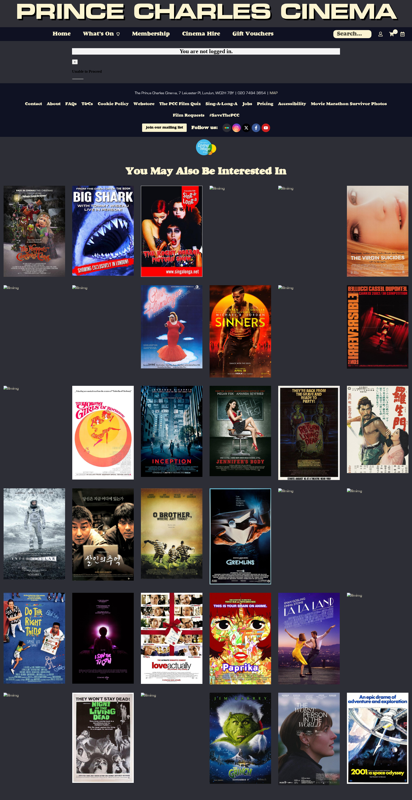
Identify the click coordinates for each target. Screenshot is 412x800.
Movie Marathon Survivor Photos (349, 104)
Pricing (265, 104)
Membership (151, 34)
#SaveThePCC (224, 115)
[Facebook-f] (256, 128)
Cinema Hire (201, 34)
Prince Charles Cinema (206, 13)
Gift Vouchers (252, 34)
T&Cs (87, 104)
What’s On (98, 34)
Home (62, 34)
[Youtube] (266, 128)
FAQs (71, 104)
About (54, 104)
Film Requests (189, 115)
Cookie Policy (113, 104)
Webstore (144, 104)
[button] (101, 34)
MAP (274, 93)
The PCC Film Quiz (180, 104)
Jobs (247, 104)
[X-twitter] (246, 128)
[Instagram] (236, 128)
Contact (33, 104)
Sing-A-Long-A (221, 104)
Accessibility (292, 104)
